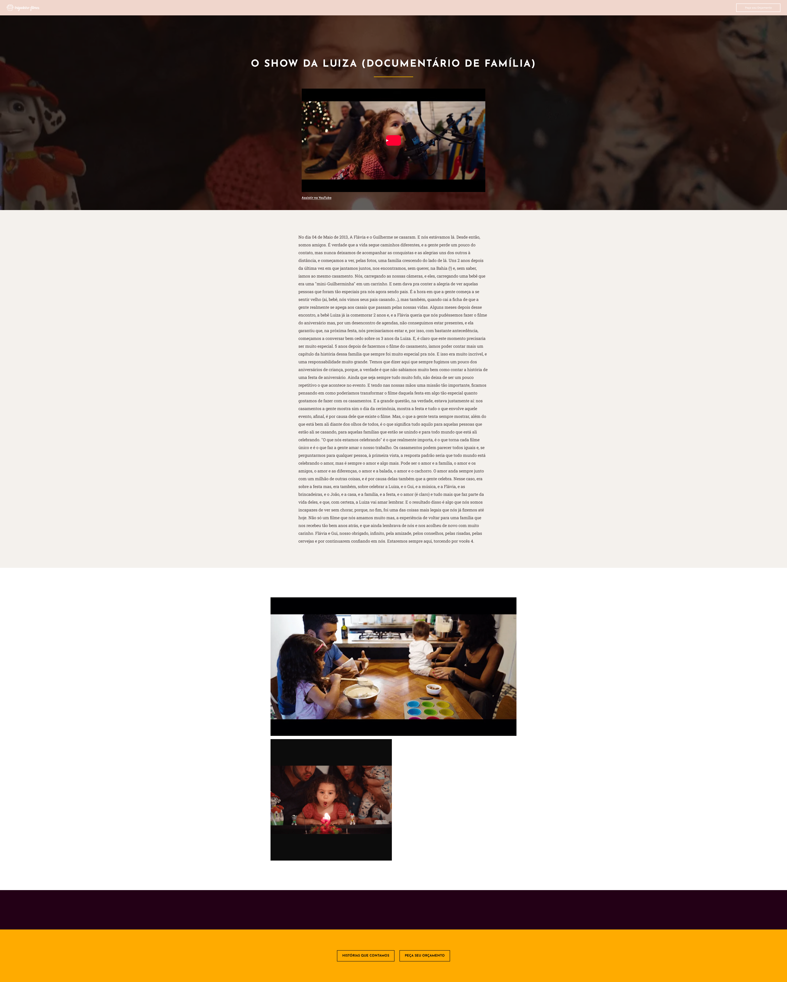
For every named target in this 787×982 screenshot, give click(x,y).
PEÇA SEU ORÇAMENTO (425, 955)
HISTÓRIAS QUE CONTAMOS (365, 955)
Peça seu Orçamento (758, 7)
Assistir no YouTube (316, 198)
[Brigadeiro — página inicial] (23, 7)
